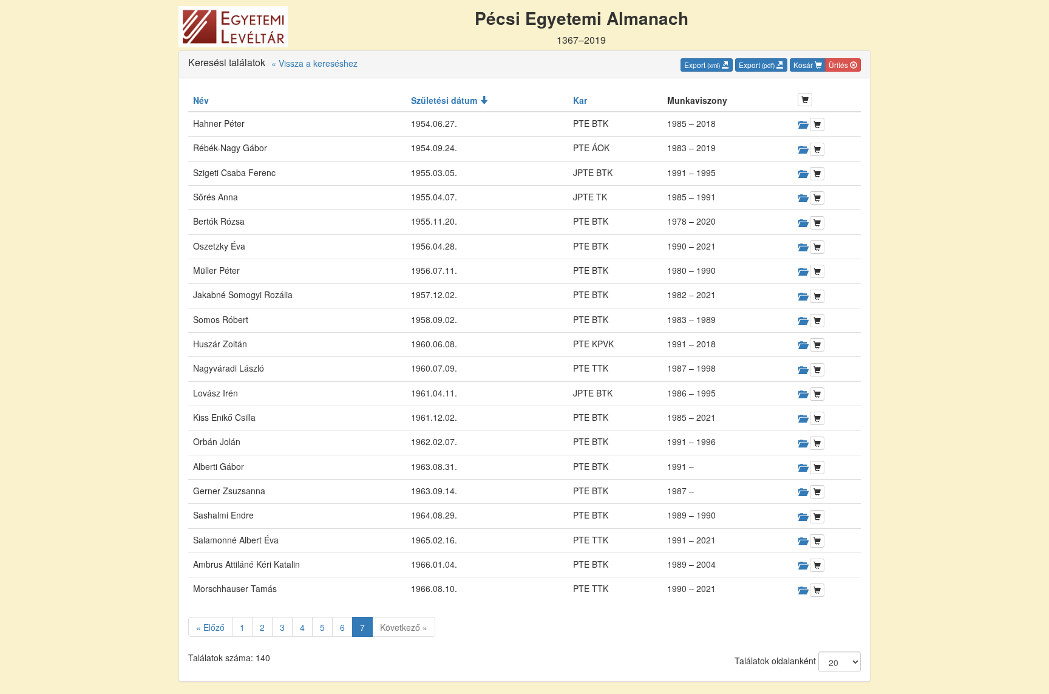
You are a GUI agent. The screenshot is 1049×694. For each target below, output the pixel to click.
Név (201, 100)
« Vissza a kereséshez (314, 63)
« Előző (210, 627)
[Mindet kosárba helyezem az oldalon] (805, 99)
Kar (580, 100)
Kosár (804, 65)
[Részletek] (802, 124)
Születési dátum (445, 100)
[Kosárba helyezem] (817, 124)
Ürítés (839, 65)
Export (702, 65)
